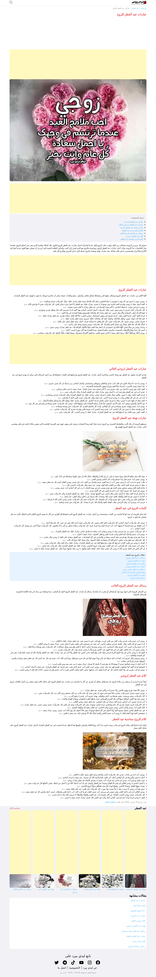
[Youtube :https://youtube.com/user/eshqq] (81, 964)
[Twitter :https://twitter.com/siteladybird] (56, 964)
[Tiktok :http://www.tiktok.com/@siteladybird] (73, 964)
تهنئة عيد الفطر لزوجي (136, 575)
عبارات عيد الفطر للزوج (133, 222)
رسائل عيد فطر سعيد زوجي (134, 569)
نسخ (41, 301)
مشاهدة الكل (15, 808)
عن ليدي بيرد (90, 967)
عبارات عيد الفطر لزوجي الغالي (130, 224)
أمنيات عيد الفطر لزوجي (135, 566)
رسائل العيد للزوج (138, 578)
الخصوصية (74, 967)
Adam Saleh (110, 802)
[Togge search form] (11, 2)
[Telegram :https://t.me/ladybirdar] (64, 964)
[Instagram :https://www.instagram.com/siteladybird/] (89, 964)
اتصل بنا (62, 967)
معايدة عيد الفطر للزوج (135, 563)
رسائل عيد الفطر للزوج (135, 558)
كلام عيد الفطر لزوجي (134, 236)
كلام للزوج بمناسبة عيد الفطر (131, 239)
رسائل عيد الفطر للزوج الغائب (131, 233)
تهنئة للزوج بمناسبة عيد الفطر (133, 572)
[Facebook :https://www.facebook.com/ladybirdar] (97, 964)
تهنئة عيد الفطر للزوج (136, 561)
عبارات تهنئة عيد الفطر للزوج (131, 227)
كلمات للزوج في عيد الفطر (132, 230)
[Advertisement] (78, 33)
